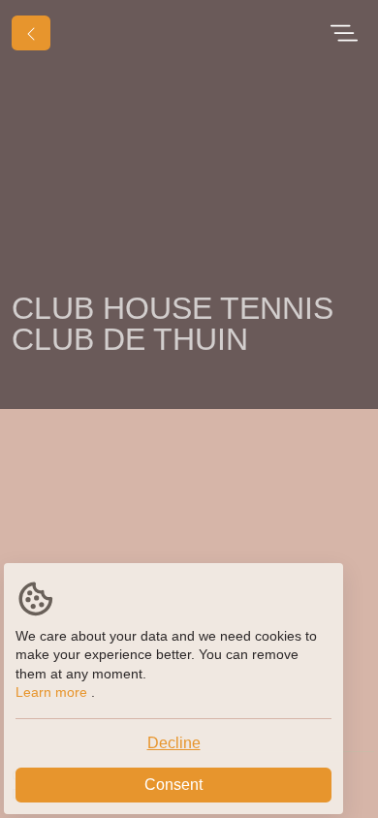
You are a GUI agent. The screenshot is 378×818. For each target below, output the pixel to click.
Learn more (51, 692)
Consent (173, 784)
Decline (174, 743)
